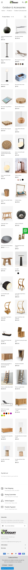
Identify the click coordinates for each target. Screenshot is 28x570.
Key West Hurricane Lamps (19, 246)
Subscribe (25, 525)
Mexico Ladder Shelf (19, 387)
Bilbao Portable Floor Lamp (6, 60)
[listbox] (21, 64)
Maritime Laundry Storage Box (21, 341)
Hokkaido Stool (4, 223)
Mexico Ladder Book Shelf (7, 387)
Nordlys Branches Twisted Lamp (21, 436)
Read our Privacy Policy (7, 568)
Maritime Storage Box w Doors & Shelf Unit (6, 364)
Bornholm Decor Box (19, 84)
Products (9, 10)
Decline (10, 565)
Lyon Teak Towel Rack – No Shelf (20, 294)
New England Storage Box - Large (21, 409)
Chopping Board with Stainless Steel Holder (6, 152)
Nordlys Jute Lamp (5, 459)
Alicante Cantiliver (19, 36)
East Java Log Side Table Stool (6, 201)
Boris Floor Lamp (5, 84)
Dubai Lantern (18, 175)
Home (3, 10)
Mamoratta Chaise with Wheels (6, 341)
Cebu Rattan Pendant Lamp (19, 129)
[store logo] (14, 2)
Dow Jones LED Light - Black (20, 152)
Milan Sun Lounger (5, 409)
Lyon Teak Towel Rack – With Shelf (6, 317)
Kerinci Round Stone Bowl (6, 245)
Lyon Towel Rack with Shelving (19, 317)
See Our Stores (5, 538)
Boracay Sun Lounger (20, 59)
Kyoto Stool (3, 268)
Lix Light (17, 268)
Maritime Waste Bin (19, 363)
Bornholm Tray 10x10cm (6, 106)
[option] (16, 64)
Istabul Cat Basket (19, 223)
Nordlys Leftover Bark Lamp (20, 460)
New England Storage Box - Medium (7, 436)
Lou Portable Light (5, 293)
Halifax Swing (18, 200)
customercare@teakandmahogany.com (11, 541)
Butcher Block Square (6, 128)
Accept (5, 565)
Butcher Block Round (19, 106)
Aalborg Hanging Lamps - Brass (6, 37)
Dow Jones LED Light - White (6, 176)
